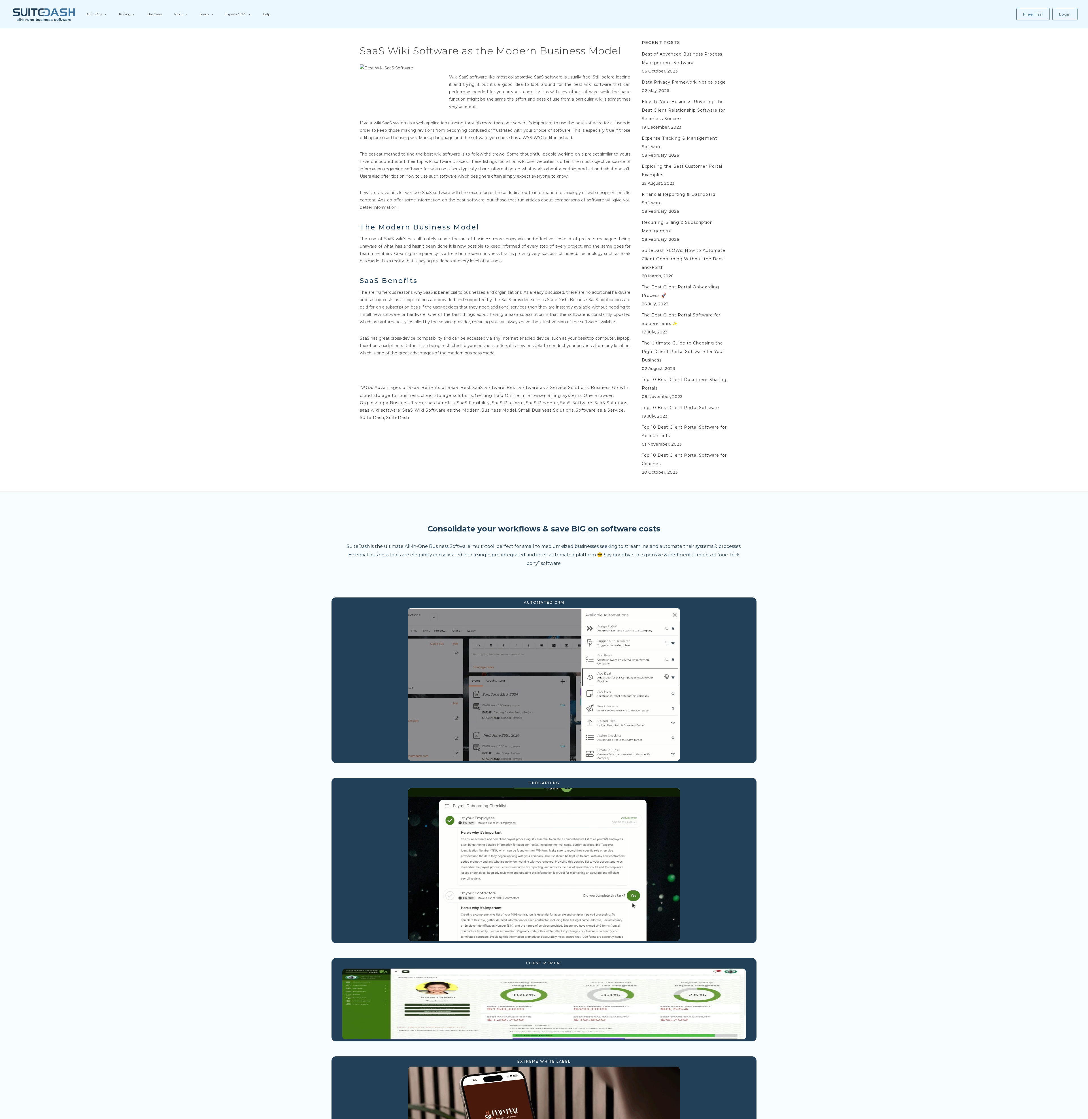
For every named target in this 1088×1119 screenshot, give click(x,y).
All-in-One (94, 14)
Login (1065, 14)
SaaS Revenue (542, 402)
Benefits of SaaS (439, 387)
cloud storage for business (389, 395)
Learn (204, 14)
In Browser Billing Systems (551, 395)
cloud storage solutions (447, 395)
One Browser (598, 395)
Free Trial (1033, 14)
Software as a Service (600, 410)
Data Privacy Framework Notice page (684, 82)
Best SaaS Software (482, 387)
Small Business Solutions (546, 410)
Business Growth (609, 387)
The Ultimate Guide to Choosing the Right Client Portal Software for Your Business (683, 352)
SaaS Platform (508, 402)
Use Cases (154, 14)
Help (266, 14)
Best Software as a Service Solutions (548, 387)
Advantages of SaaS (397, 387)
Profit (178, 14)
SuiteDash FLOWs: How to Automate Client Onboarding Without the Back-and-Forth (684, 259)
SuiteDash (397, 417)
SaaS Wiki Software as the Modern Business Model (459, 410)
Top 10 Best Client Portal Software (680, 407)
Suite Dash (372, 417)
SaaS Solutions (610, 402)
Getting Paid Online (497, 395)
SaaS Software (576, 402)
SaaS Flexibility (473, 402)
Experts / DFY (236, 14)
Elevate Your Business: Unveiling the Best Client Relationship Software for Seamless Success (683, 110)
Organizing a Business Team (391, 402)
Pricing (124, 14)
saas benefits (440, 402)
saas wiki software (380, 410)
